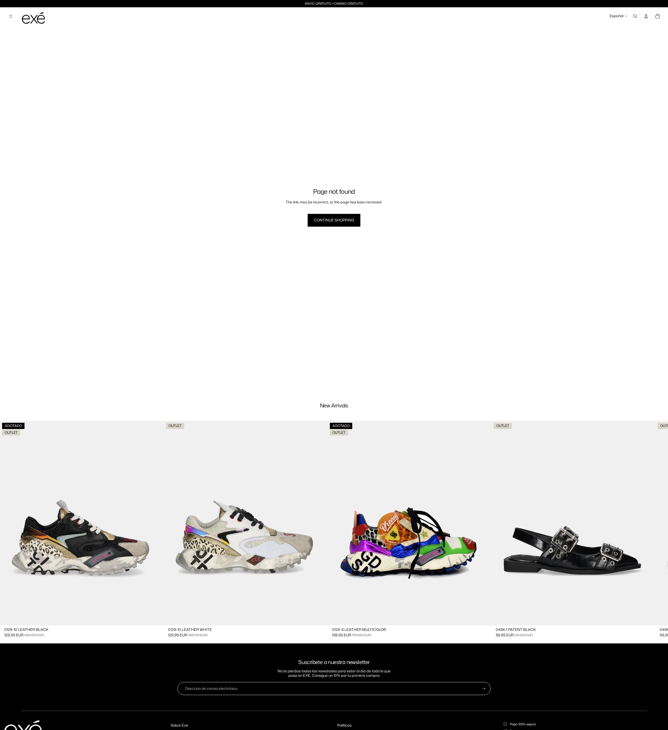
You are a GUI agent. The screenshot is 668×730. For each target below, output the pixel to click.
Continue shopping (334, 220)
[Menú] (11, 16)
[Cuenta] (646, 16)
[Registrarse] (484, 688)
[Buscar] (635, 16)
